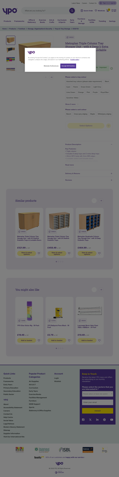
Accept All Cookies (68, 66)
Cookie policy (74, 59)
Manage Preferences (51, 66)
